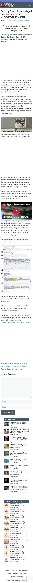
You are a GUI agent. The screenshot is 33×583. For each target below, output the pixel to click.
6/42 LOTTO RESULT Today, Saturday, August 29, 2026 (17, 510)
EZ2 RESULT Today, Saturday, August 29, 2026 (18, 528)
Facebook (11, 322)
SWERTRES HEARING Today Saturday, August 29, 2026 (18, 558)
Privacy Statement (12, 573)
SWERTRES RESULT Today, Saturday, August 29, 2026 (17, 522)
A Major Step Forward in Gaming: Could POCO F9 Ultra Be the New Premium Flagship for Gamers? (19, 488)
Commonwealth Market (11, 363)
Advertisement (23, 570)
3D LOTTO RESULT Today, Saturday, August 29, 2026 (17, 546)
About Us (14, 570)
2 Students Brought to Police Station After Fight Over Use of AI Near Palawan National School (18, 438)
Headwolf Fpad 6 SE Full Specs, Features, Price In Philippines (18, 460)
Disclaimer (23, 573)
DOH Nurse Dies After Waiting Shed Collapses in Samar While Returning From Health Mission (19, 431)
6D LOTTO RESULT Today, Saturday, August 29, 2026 (17, 516)
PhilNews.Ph (16, 366)
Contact (7, 570)
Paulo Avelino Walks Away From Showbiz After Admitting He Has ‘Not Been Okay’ (18, 480)
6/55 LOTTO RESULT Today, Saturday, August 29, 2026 (17, 504)
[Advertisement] (16, 61)
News (27, 20)
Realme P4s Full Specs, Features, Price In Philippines (19, 466)
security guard (7, 35)
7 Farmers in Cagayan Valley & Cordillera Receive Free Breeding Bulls (18, 424)
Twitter (18, 322)
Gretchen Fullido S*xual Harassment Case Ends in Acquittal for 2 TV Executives (19, 473)
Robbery (24, 366)
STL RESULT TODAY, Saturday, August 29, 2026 (18, 534)
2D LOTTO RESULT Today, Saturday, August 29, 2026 (17, 552)
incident (23, 306)
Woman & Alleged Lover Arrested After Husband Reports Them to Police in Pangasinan (18, 446)
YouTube (27, 322)
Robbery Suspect (7, 369)
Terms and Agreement (16, 576)
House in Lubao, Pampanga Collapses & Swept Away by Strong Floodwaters (19, 453)
